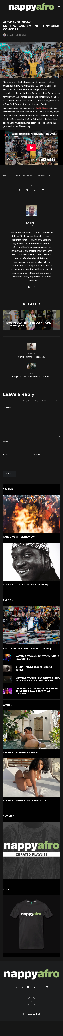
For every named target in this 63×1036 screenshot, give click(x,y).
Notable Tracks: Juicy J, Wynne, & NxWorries (37, 657)
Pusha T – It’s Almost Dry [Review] (25, 584)
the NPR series (43, 108)
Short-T (10, 35)
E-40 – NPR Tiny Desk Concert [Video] (27, 648)
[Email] (43, 190)
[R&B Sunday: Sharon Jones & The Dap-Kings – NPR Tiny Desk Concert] (32, 320)
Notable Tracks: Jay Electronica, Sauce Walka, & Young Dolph (37, 679)
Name (6, 441)
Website (37, 454)
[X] (16, 987)
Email (5, 454)
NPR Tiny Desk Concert (25, 176)
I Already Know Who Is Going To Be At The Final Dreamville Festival (36, 691)
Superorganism (45, 176)
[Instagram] (22, 987)
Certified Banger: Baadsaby (31, 355)
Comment (7, 407)
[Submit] (35, 190)
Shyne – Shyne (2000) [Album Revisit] (33, 668)
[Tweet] (27, 190)
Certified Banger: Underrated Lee (25, 800)
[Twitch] (47, 987)
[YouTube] (34, 987)
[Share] (19, 190)
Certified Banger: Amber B (20, 752)
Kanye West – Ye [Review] (19, 536)
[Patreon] (28, 987)
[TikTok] (41, 987)
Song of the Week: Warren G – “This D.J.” (31, 375)
